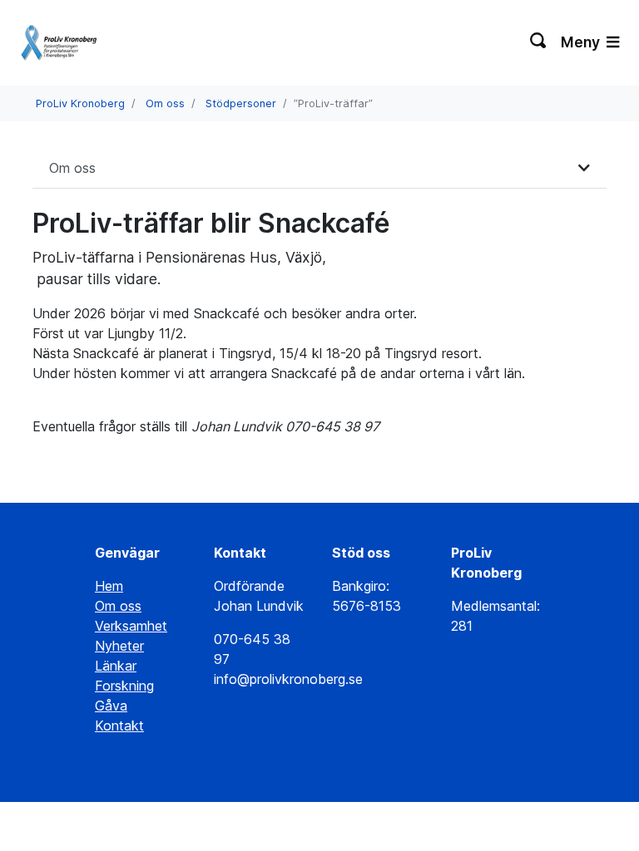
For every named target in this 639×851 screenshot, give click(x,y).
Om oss (165, 103)
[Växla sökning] (538, 42)
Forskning (124, 685)
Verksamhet (131, 625)
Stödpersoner (241, 103)
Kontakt (119, 725)
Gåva (111, 705)
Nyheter (119, 645)
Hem (109, 586)
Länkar (115, 665)
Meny (582, 42)
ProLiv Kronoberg (80, 103)
